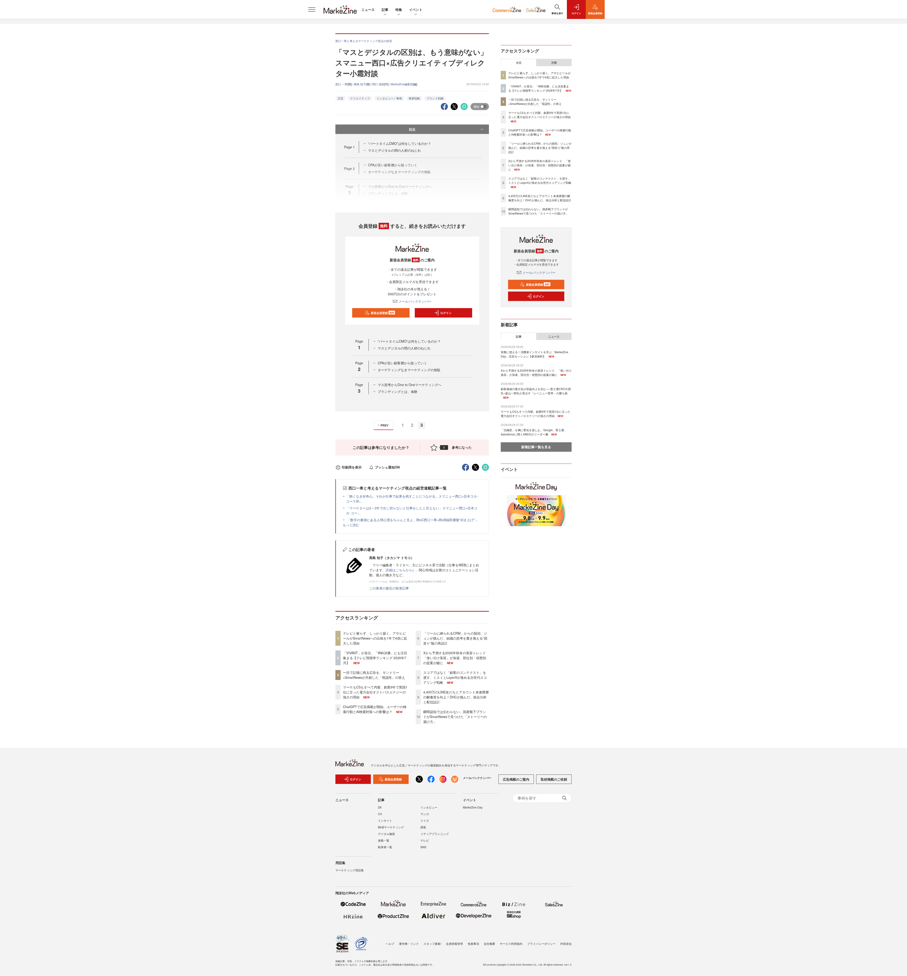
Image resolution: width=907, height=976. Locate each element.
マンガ (424, 814)
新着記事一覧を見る (536, 446)
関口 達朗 (378, 84)
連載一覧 (383, 840)
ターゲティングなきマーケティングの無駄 (409, 369)
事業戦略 (414, 98)
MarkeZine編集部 (402, 84)
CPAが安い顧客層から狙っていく (402, 363)
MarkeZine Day (473, 807)
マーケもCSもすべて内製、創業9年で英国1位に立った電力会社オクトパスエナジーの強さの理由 (375, 692)
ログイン (446, 313)
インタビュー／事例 (389, 98)
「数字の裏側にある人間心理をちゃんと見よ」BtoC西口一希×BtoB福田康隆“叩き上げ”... (412, 519)
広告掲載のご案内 (516, 779)
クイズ (424, 820)
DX (380, 807)
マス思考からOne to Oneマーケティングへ (409, 384)
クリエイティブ (360, 98)
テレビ (424, 840)
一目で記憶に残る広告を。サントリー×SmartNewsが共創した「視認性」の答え (374, 675)
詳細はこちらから (399, 570)
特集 (398, 9)
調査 (423, 827)
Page (349, 147)
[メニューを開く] (311, 9)
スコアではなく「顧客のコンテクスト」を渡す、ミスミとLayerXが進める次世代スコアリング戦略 (455, 677)
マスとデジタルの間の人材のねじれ (394, 150)
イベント (415, 9)
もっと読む (351, 524)
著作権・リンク (409, 944)
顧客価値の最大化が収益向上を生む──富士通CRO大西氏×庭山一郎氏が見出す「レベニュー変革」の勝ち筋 (536, 391)
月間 (554, 62)
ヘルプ (390, 944)
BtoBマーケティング (391, 827)
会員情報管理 (454, 944)
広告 (340, 98)
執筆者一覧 (385, 847)
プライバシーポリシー (541, 944)
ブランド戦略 (435, 98)
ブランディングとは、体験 (397, 391)
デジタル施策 (386, 834)
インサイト (385, 820)
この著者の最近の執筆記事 (389, 588)
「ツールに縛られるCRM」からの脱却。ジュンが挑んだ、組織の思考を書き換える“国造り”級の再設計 (455, 638)
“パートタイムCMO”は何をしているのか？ (399, 143)
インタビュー (428, 807)
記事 (385, 9)
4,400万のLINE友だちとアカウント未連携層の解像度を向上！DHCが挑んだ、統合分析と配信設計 (456, 697)
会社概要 (489, 944)
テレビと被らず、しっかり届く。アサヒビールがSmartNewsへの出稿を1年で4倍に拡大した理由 (375, 638)
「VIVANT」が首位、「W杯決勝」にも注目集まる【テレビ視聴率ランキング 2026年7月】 (375, 657)
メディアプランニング (434, 834)
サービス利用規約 (511, 944)
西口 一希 (341, 84)
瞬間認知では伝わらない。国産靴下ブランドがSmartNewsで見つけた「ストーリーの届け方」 (455, 716)
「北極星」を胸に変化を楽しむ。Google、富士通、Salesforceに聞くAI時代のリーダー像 (534, 432)
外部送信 (566, 944)
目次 (412, 129)
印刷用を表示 (352, 467)
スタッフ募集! (432, 944)
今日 (519, 62)
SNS (423, 847)
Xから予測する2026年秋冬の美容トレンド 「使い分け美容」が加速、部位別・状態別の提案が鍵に (456, 657)
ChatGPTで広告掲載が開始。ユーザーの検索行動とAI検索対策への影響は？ (374, 709)
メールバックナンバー (415, 301)
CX (380, 814)
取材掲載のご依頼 (554, 779)
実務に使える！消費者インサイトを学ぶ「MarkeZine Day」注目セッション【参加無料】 (534, 354)
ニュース (368, 9)
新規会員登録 (382, 313)
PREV (384, 425)
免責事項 (473, 944)
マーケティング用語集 (349, 870)
